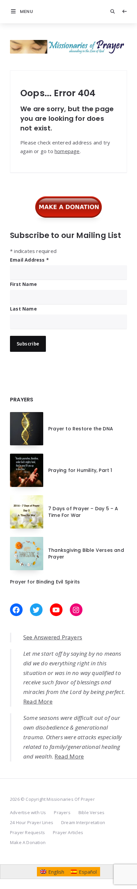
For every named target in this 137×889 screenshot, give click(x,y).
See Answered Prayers (52, 637)
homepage (67, 151)
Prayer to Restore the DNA (80, 428)
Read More (38, 701)
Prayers (62, 812)
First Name (23, 284)
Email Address (29, 260)
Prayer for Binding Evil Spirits (45, 581)
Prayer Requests (27, 832)
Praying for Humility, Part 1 (80, 470)
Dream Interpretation (83, 822)
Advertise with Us (28, 812)
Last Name (23, 309)
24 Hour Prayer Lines (31, 822)
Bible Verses (91, 812)
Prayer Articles (68, 832)
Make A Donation (28, 842)
